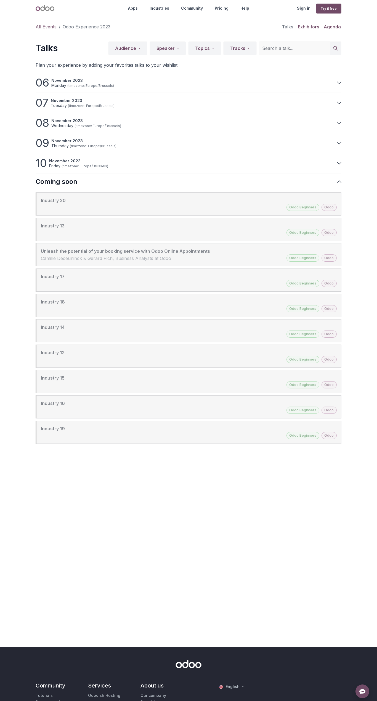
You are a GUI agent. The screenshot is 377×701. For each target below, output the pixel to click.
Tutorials (44, 695)
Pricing (222, 8)
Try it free (329, 8)
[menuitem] (287, 26)
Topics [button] (203, 48)
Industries (159, 8)
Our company (153, 695)
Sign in (303, 8)
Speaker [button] (166, 48)
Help (244, 8)
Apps (133, 8)
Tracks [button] (238, 48)
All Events (46, 26)
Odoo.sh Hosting (104, 695)
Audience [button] (126, 48)
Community (192, 8)
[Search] (335, 48)
